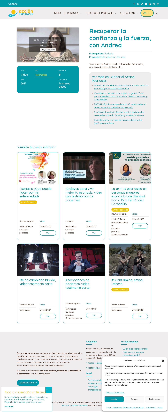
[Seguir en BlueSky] (158, 3)
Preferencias (154, 399)
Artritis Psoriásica (28, 202)
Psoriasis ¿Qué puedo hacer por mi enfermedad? (35, 192)
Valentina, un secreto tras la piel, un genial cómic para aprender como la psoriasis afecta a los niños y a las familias (120, 96)
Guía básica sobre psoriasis (135, 349)
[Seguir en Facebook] (134, 4)
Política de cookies (114, 407)
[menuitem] (57, 13)
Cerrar (48, 390)
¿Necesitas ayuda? (131, 355)
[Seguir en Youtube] (146, 4)
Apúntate (8, 406)
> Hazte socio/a (93, 368)
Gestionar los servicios (115, 392)
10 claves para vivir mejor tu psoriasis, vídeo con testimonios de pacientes (83, 194)
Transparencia (94, 390)
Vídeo (42, 221)
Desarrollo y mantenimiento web (74, 405)
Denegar (134, 399)
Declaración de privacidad (133, 407)
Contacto (12, 3)
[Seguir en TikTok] (142, 4)
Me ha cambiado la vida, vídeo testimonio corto (37, 282)
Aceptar (114, 399)
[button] (163, 361)
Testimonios (41, 74)
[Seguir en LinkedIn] (150, 4)
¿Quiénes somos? (28, 382)
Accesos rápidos (129, 341)
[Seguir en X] (138, 4)
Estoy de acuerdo (48, 50)
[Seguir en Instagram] (154, 4)
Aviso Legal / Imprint (153, 407)
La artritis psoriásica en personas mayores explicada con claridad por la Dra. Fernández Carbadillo (129, 196)
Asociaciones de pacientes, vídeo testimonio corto (77, 284)
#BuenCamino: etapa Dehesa (127, 282)
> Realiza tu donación (96, 363)
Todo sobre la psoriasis (133, 352)
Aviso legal (93, 386)
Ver (48, 233)
